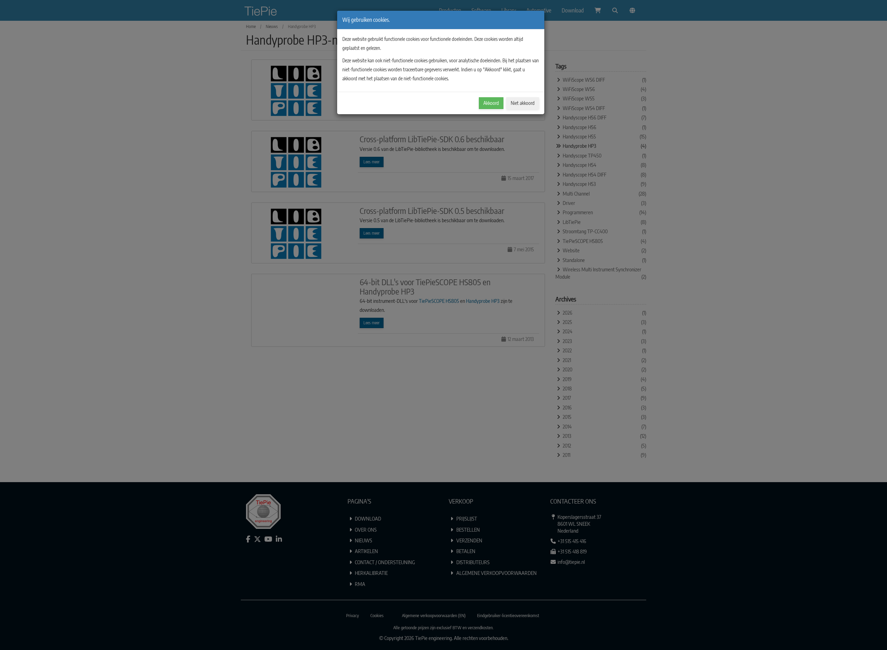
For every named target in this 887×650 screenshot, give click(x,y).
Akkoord (491, 103)
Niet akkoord (523, 103)
